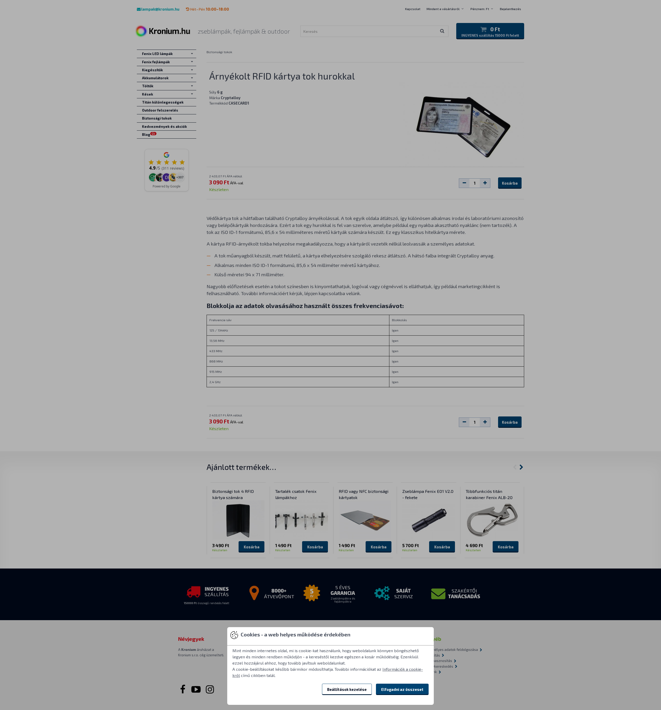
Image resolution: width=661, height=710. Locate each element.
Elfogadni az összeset (402, 689)
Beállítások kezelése (347, 689)
